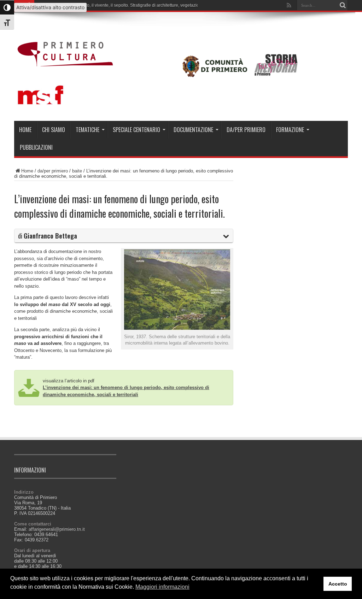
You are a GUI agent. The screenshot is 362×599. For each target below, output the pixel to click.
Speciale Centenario (136, 129)
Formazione (290, 129)
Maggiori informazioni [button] (162, 587)
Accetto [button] (337, 584)
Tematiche (87, 129)
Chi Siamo (53, 129)
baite (77, 171)
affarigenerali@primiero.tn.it (57, 529)
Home (25, 129)
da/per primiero (246, 129)
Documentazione (193, 129)
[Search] (342, 5)
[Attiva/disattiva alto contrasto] (7, 7)
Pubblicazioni (36, 147)
